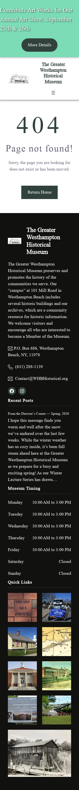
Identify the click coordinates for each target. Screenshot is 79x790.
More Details (39, 45)
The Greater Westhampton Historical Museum (53, 73)
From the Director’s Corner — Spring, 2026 (38, 413)
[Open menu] (53, 93)
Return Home (40, 192)
